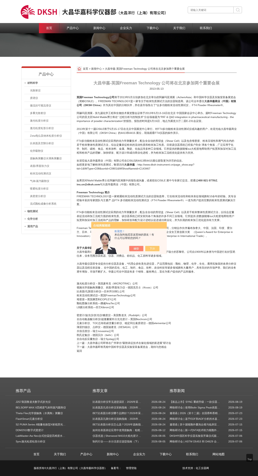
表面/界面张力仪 (39, 165)
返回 (79, 350)
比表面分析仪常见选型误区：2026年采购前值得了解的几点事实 (118, 401)
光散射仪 (35, 90)
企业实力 (126, 28)
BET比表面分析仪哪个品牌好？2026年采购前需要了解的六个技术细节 (118, 413)
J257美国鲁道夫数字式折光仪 (33, 401)
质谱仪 (34, 97)
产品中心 (73, 28)
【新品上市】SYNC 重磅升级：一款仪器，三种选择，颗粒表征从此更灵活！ (195, 401)
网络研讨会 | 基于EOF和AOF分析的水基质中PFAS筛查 (195, 418)
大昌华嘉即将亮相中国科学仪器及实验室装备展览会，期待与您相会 (127, 346)
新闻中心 (99, 28)
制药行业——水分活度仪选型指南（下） (116, 441)
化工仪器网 (202, 468)
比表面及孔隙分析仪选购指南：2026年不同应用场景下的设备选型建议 (118, 418)
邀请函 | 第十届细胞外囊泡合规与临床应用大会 (195, 424)
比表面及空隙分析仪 (42, 143)
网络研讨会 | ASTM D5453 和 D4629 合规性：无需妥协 (195, 441)
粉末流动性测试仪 (40, 173)
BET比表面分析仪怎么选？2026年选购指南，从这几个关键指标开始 (118, 424)
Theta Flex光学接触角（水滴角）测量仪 (39, 413)
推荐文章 (100, 391)
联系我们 (206, 28)
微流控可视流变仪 (40, 105)
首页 (49, 28)
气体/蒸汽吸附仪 (39, 181)
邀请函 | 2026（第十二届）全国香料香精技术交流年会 (195, 413)
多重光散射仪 (38, 113)
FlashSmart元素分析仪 (29, 418)
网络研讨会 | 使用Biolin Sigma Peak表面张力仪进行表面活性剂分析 (195, 407)
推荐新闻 (177, 391)
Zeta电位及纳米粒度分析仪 (46, 135)
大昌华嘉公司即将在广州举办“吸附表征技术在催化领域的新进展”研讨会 (129, 342)
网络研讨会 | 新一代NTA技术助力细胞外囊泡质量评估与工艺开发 (195, 430)
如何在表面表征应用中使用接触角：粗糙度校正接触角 (118, 430)
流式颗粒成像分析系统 (43, 203)
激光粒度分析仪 (39, 120)
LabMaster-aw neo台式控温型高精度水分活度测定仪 (41, 435)
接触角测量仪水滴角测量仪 (46, 158)
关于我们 (179, 28)
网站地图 (218, 454)
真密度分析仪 (38, 196)
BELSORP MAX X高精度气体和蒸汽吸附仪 (41, 407)
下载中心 (153, 28)
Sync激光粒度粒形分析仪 (30, 441)
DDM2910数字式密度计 (30, 430)
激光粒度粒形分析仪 (42, 128)
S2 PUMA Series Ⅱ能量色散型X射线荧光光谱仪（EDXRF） (41, 424)
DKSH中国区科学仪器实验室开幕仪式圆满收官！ (195, 435)
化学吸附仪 (36, 150)
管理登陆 (131, 468)
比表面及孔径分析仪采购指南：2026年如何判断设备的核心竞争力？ (118, 407)
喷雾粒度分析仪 (39, 188)
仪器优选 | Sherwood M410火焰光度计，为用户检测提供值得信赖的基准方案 (118, 435)
